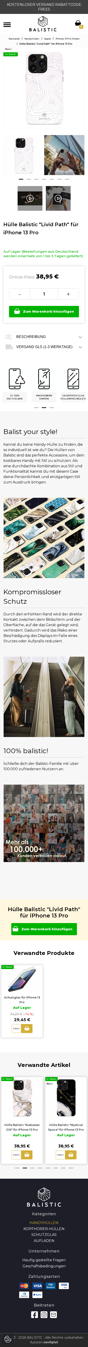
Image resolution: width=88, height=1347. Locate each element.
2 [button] (28, 179)
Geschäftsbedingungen (44, 1266)
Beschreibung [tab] (30, 337)
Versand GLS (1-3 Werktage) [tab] (43, 347)
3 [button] (36, 179)
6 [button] (59, 179)
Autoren (37, 1342)
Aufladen (44, 1241)
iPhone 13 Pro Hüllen (68, 38)
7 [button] (67, 179)
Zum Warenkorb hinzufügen (48, 311)
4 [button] (44, 179)
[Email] (53, 1314)
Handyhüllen (31, 38)
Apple (47, 38)
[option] (23, 158)
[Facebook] (34, 1314)
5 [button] (51, 179)
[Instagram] (44, 1314)
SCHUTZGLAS (44, 1235)
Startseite (14, 38)
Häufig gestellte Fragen (44, 1260)
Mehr (16, 1028)
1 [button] (21, 179)
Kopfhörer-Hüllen (44, 1229)
